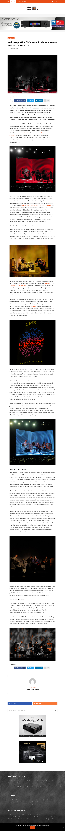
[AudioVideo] (32, 8)
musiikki (24, 676)
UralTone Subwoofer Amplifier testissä (23, 1)
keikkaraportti (13, 676)
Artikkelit (11, 38)
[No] (63, 827)
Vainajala (47, 283)
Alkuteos (33, 306)
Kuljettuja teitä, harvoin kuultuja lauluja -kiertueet (36, 205)
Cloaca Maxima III (23, 133)
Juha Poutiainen (32, 689)
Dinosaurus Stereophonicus (19, 286)
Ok (32, 828)
